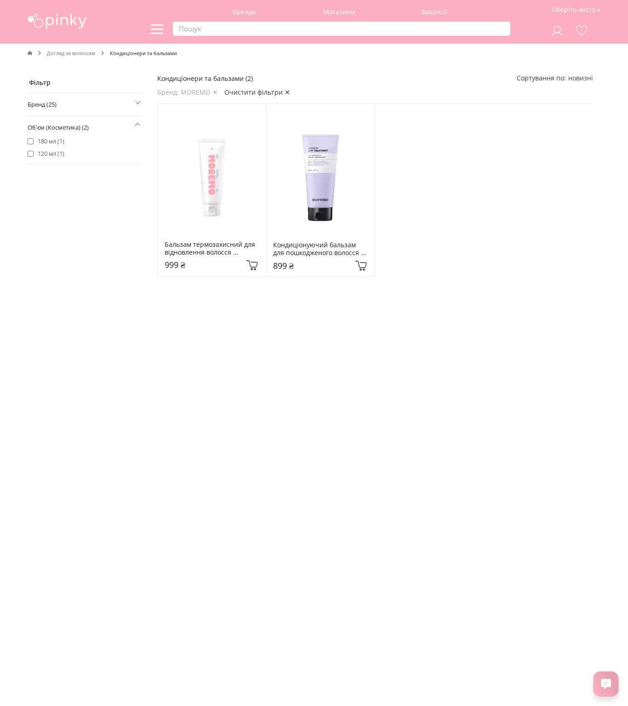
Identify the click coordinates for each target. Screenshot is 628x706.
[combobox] (580, 78)
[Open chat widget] (606, 684)
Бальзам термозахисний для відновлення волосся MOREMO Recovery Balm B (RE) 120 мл (211, 248)
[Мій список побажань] (581, 29)
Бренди (245, 11)
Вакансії (434, 11)
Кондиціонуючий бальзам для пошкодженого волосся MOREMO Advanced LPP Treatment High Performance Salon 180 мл (319, 249)
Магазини (339, 11)
